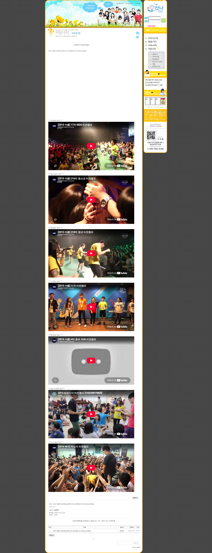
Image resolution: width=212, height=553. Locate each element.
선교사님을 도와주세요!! (152, 82)
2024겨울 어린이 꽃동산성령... (154, 80)
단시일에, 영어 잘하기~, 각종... (154, 85)
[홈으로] (155, 12)
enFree (138, 547)
